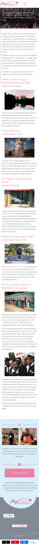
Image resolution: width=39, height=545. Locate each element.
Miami (11, 213)
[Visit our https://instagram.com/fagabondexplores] (19, 525)
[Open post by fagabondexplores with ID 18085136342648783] (28, 436)
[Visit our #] (25, 525)
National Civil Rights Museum (12, 341)
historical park (10, 113)
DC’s (12, 161)
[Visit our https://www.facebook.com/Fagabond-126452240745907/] (13, 525)
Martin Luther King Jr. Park (14, 267)
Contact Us (21, 535)
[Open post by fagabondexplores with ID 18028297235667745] (10, 436)
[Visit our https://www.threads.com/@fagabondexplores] (16, 525)
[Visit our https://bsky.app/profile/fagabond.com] (22, 525)
